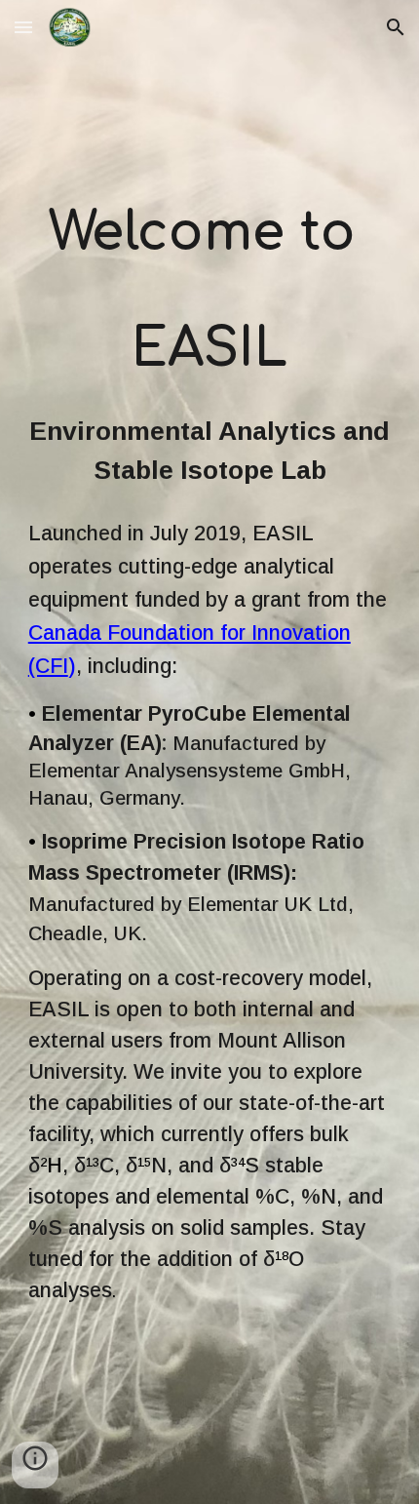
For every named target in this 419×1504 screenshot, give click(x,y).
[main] (210, 290)
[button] (23, 27)
